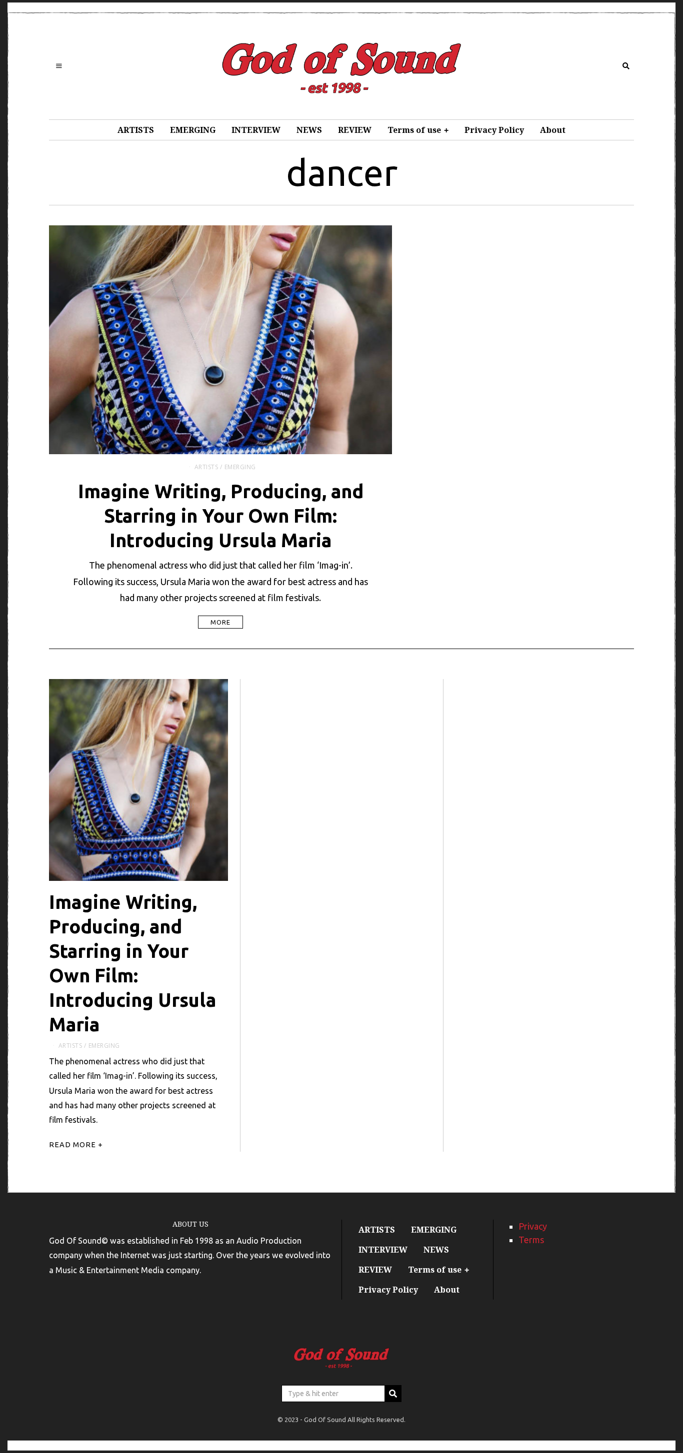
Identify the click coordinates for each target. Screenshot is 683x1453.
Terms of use (414, 129)
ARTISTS (136, 129)
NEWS (309, 129)
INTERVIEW (256, 129)
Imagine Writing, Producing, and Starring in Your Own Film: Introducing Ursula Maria (221, 516)
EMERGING (193, 129)
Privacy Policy (494, 129)
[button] (393, 1393)
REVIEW (355, 129)
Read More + (76, 1144)
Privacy (532, 1226)
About (553, 129)
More (220, 622)
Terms (531, 1240)
